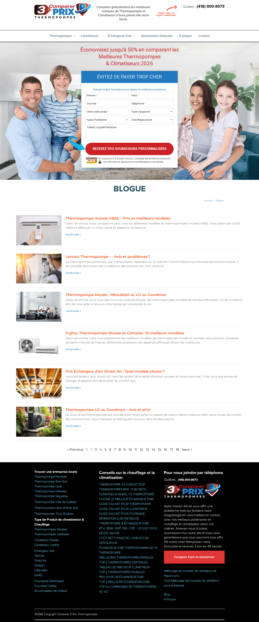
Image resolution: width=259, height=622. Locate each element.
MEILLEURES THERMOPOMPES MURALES (126, 557)
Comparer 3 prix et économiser (194, 557)
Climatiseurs (90, 36)
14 (153, 449)
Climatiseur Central (46, 545)
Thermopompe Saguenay (51, 496)
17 (171, 449)
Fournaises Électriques (49, 581)
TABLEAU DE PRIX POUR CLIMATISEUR (124, 567)
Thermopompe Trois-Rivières (53, 513)
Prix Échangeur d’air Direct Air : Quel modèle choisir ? (115, 371)
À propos (185, 36)
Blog (167, 594)
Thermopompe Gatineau (50, 491)
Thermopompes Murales (50, 529)
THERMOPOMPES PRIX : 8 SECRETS (122, 489)
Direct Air (40, 560)
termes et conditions (159, 158)
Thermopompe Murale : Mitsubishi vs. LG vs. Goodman (116, 295)
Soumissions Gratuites (156, 36)
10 (130, 449)
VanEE (38, 575)
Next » (187, 449)
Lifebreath (40, 570)
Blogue (220, 200)
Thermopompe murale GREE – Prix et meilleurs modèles (118, 218)
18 (177, 449)
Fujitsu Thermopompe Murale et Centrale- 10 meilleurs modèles (125, 333)
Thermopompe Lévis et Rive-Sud (56, 507)
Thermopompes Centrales (51, 534)
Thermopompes (60, 36)
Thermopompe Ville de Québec (55, 502)
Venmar (39, 555)
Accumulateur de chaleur (50, 590)
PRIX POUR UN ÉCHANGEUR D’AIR (121, 577)
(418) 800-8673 (211, 6)
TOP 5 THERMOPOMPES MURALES (122, 572)
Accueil (208, 200)
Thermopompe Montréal (50, 476)
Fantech (39, 565)
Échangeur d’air (44, 550)
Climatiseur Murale (46, 540)
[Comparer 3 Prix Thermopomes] (62, 12)
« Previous (75, 449)
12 (141, 449)
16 (165, 449)
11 (136, 449)
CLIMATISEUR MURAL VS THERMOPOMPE (126, 494)
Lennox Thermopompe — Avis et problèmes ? (108, 256)
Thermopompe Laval (48, 486)
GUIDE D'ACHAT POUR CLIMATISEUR (123, 508)
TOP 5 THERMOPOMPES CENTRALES (123, 562)
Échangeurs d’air (120, 36)
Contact (204, 36)
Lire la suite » (73, 234)
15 (159, 449)
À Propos (170, 599)
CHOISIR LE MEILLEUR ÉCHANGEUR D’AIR (126, 499)
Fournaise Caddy (45, 586)
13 (147, 449)
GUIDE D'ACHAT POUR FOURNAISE (122, 513)
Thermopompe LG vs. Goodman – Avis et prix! (108, 410)
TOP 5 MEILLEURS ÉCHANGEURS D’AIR (124, 581)
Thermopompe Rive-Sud (50, 481)
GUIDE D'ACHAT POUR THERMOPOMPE (125, 504)
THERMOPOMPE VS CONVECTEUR (122, 484)
